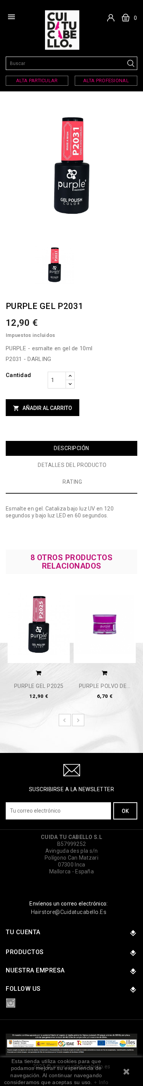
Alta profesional (106, 80)
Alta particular (37, 80)
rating (72, 482)
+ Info (101, 1082)
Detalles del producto (72, 465)
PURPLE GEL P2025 (39, 686)
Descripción (71, 448)
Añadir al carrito (42, 408)
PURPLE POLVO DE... (105, 686)
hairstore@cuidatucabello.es (69, 912)
